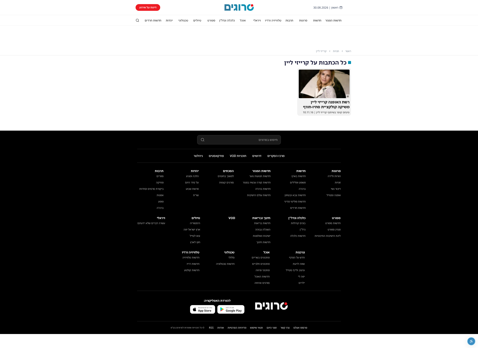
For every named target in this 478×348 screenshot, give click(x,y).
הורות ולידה (334, 176)
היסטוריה (195, 223)
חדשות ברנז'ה (263, 189)
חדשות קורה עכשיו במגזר (257, 182)
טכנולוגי (183, 20)
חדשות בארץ (298, 176)
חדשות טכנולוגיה (225, 264)
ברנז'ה (302, 189)
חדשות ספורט (333, 223)
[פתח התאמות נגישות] (471, 341)
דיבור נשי (336, 189)
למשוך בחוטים (226, 176)
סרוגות (303, 20)
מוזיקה (160, 182)
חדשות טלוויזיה (190, 257)
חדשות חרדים (153, 20)
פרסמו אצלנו (300, 327)
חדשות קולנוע (191, 270)
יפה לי (301, 276)
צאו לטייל (195, 236)
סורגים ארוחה (262, 283)
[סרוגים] (271, 306)
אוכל (243, 20)
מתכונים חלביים (261, 264)
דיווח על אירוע (147, 7)
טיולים (197, 20)
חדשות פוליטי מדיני (295, 201)
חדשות (317, 20)
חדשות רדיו (193, 264)
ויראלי (257, 20)
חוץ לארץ (195, 242)
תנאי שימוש (256, 327)
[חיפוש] (137, 20)
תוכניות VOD (238, 156)
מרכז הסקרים (276, 156)
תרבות (289, 20)
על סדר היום (192, 182)
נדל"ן (302, 229)
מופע (161, 201)
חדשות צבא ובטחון (295, 195)
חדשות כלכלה (297, 236)
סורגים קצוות (226, 182)
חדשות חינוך (263, 242)
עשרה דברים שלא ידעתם (151, 223)
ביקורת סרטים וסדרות (151, 189)
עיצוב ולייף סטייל (295, 270)
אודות (220, 327)
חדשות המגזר (333, 20)
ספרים (160, 176)
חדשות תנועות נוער (260, 176)
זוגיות (338, 182)
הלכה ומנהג (192, 176)
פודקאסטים (216, 156)
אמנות (160, 195)
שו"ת (196, 195)
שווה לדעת (299, 264)
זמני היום (272, 327)
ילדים (302, 283)
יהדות (169, 20)
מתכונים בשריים (261, 257)
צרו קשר (285, 327)
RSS (211, 327)
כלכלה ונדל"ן (227, 20)
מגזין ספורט (334, 229)
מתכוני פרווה (263, 270)
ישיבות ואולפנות (261, 236)
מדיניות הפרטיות (237, 327)
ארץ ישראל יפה (192, 229)
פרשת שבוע (192, 189)
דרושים (256, 156)
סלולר (231, 257)
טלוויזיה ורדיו (273, 20)
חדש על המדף (297, 257)
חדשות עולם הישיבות (259, 195)
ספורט (211, 20)
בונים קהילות (298, 223)
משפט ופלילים (298, 182)
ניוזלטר (198, 156)
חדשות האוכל (262, 276)
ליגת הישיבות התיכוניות (328, 236)
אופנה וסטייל (334, 195)
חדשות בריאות (262, 223)
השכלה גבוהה (262, 229)
